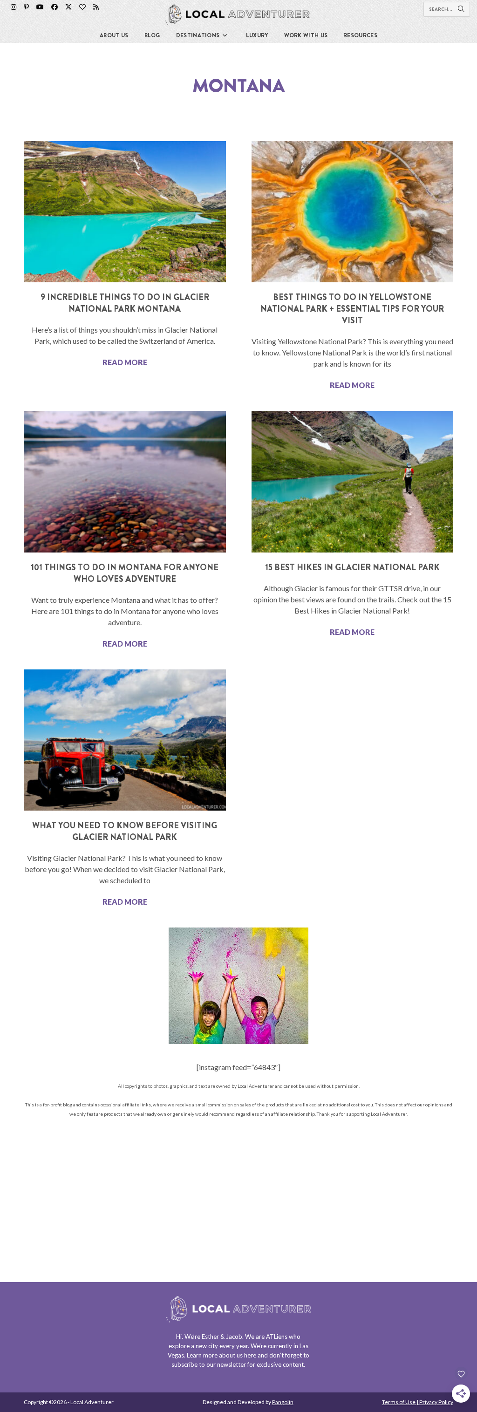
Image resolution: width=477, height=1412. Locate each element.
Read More (124, 362)
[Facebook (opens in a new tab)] (54, 7)
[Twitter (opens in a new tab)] (68, 7)
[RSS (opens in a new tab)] (95, 7)
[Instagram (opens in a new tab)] (13, 7)
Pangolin (282, 1401)
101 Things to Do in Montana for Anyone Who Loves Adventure (124, 573)
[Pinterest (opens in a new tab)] (26, 7)
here (250, 1355)
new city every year (222, 1346)
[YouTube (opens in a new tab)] (40, 7)
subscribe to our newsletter (208, 1364)
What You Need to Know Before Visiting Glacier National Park (124, 831)
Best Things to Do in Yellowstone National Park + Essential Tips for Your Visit (352, 309)
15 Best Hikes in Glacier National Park (352, 567)
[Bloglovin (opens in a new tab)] (82, 7)
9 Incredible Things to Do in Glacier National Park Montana (125, 303)
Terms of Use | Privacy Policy (417, 1401)
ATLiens (276, 1336)
